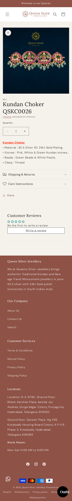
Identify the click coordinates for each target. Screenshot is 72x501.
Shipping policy (38, 497)
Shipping (7, 117)
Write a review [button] (36, 230)
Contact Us (14, 319)
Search (11, 327)
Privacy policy (40, 492)
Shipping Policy (17, 375)
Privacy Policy (16, 367)
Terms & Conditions (20, 350)
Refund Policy (16, 359)
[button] (7, 14)
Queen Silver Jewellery (34, 487)
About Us (13, 310)
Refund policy (22, 492)
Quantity (8, 122)
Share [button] (10, 195)
